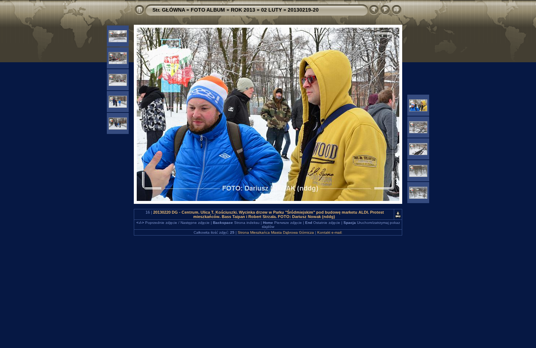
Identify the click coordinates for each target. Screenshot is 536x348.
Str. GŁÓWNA (168, 10)
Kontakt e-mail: (329, 232)
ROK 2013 (243, 10)
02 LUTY (271, 10)
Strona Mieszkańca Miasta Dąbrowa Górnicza (276, 232)
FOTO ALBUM (208, 10)
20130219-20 (303, 10)
